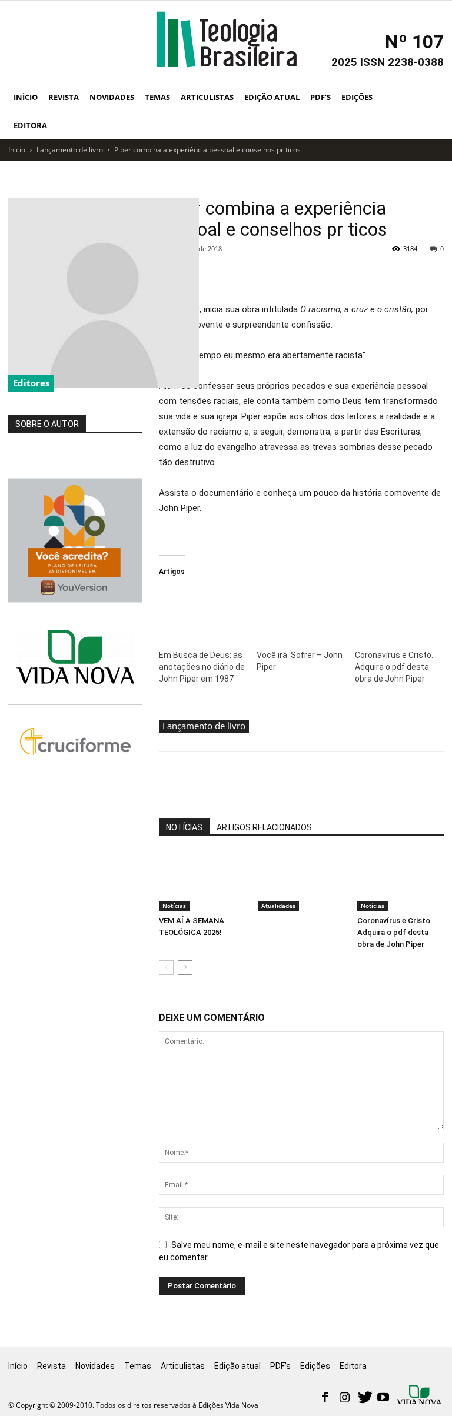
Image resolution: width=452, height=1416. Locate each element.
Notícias (174, 905)
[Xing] (420, 1395)
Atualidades (278, 905)
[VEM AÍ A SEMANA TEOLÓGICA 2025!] (202, 881)
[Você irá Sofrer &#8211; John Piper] (300, 612)
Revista (63, 97)
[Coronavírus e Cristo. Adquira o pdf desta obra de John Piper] (398, 612)
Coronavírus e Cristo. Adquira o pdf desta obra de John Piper (394, 666)
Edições (357, 97)
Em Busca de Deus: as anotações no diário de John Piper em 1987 (202, 666)
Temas (157, 97)
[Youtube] (383, 1398)
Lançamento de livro (69, 150)
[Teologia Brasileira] (226, 39)
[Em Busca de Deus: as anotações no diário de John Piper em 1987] (202, 612)
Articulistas (207, 97)
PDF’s (320, 97)
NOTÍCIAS (184, 827)
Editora (30, 125)
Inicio (16, 150)
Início (26, 97)
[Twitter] (364, 1398)
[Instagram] (344, 1398)
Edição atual (272, 97)
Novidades (111, 97)
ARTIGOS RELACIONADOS (264, 827)
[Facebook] (325, 1398)
